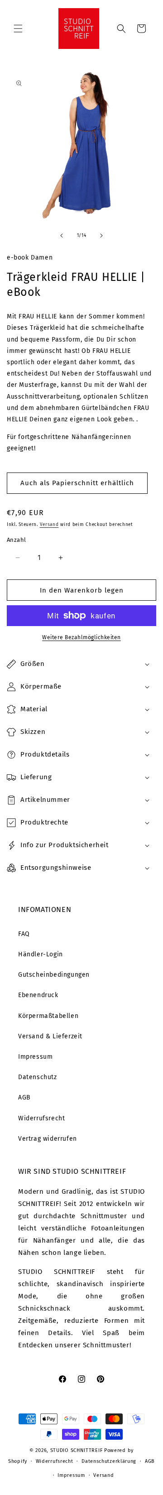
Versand (49, 524)
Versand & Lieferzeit (50, 1036)
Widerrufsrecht (41, 1118)
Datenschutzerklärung (109, 1461)
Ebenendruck (38, 995)
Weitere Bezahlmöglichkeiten (81, 637)
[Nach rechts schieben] (101, 236)
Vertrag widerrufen (47, 1139)
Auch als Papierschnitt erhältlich (77, 483)
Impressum (35, 1057)
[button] (18, 29)
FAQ (24, 934)
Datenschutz (37, 1077)
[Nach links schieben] (62, 236)
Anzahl (16, 539)
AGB (24, 1097)
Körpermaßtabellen (48, 1016)
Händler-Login (40, 954)
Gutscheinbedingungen (54, 975)
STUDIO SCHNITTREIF (76, 1450)
